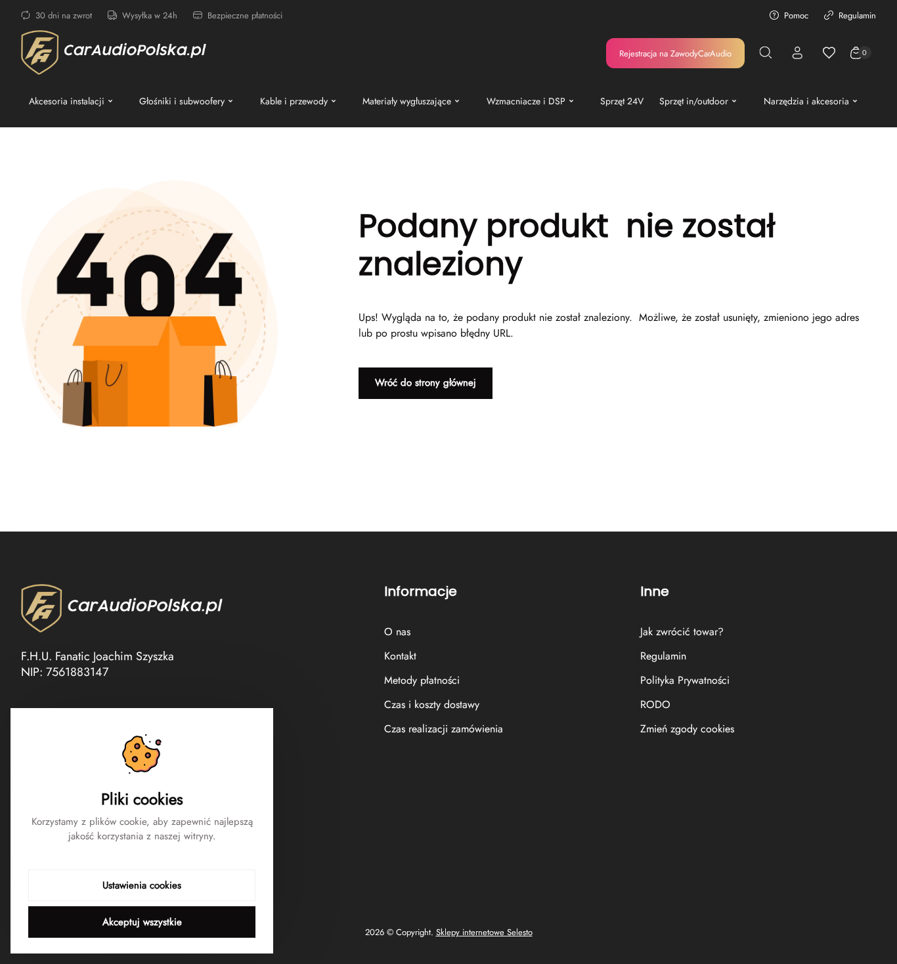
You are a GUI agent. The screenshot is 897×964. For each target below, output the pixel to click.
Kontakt (400, 655)
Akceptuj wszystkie (142, 922)
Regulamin (857, 15)
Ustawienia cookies (141, 885)
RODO (655, 704)
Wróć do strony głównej (425, 382)
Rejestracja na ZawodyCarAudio (675, 53)
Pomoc (796, 15)
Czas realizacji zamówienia (443, 728)
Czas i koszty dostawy (431, 704)
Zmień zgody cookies (687, 728)
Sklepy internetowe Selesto (484, 932)
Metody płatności (422, 680)
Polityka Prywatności (685, 680)
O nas (397, 631)
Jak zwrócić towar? (682, 631)
